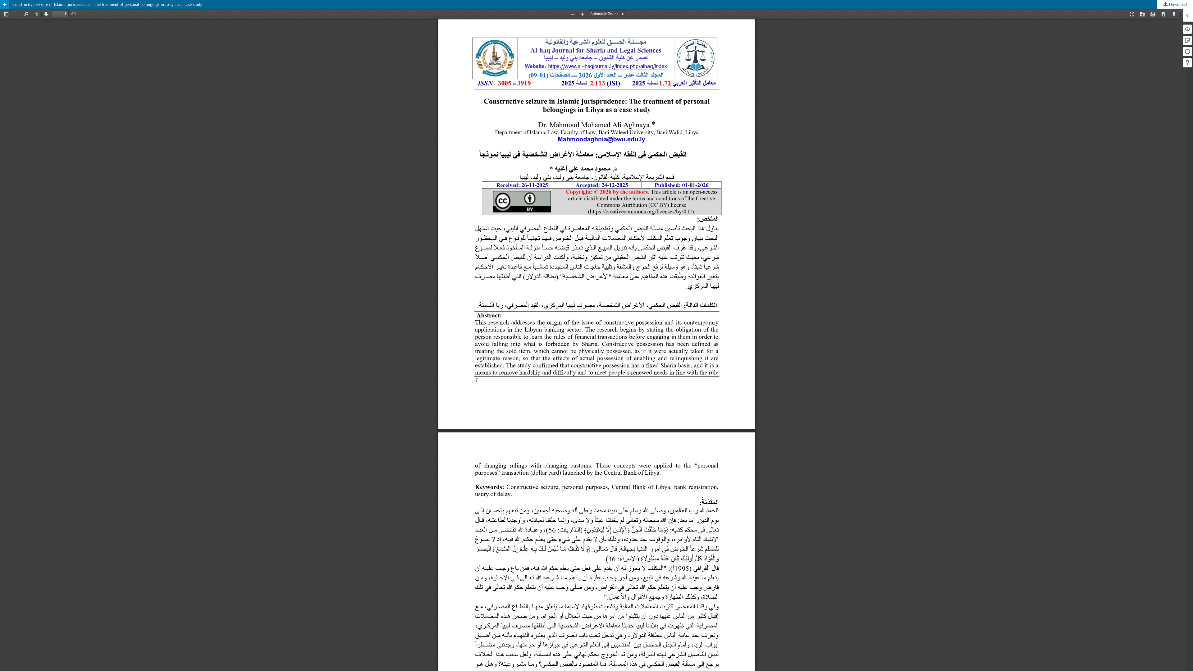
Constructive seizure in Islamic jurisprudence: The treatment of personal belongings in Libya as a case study (107, 4)
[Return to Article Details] (4, 4)
